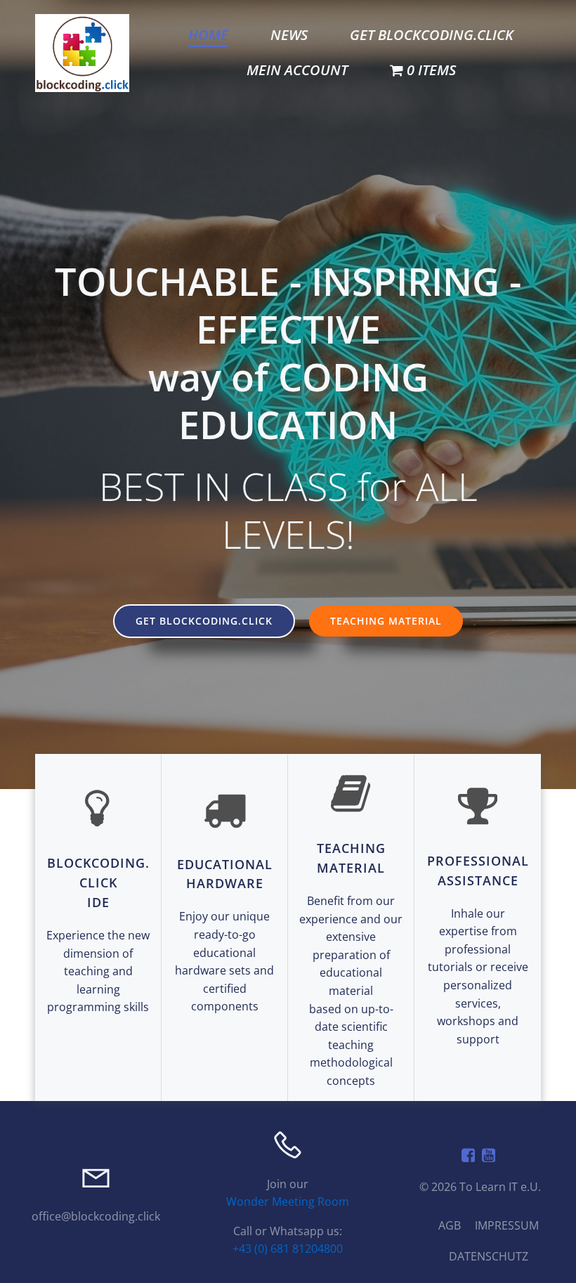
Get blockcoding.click (431, 34)
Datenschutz (488, 1256)
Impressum (507, 1225)
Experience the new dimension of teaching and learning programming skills (98, 971)
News (289, 34)
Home (208, 34)
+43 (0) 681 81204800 (288, 1248)
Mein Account (297, 69)
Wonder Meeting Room (287, 1201)
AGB (449, 1225)
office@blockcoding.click (96, 1216)
